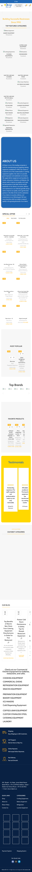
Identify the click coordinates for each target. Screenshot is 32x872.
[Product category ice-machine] (9, 105)
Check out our (11, 669)
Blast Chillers (11, 443)
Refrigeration (22, 364)
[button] (2, 13)
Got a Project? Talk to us (18, 5)
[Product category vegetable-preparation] (9, 128)
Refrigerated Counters (22, 367)
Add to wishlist (13, 357)
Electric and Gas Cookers (23, 296)
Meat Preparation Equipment (12, 364)
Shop (3, 798)
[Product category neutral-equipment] (23, 113)
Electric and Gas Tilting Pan (9, 269)
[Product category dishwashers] (23, 54)
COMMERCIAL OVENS (12, 681)
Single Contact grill (23, 318)
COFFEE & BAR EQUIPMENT (15, 710)
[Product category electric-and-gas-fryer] (23, 70)
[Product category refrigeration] (9, 120)
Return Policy (5, 804)
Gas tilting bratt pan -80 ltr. (9, 265)
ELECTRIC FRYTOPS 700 (23, 243)
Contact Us (5, 808)
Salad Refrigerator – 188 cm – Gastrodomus (21, 360)
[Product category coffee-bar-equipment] (23, 40)
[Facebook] (12, 861)
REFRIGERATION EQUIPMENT (16, 685)
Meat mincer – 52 (9, 318)
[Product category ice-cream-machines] (23, 84)
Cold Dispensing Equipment (14, 705)
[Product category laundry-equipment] (23, 105)
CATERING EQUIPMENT (13, 718)
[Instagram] (16, 861)
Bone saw (12, 361)
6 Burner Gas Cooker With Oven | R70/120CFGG (23, 292)
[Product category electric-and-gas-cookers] (9, 70)
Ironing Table (9, 239)
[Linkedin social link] (17, 1)
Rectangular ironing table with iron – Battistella (9, 236)
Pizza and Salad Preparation (18, 441)
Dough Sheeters (9, 296)
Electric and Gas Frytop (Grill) (23, 241)
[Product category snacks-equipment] (23, 120)
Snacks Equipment (23, 269)
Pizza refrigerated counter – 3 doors (18, 433)
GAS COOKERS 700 (23, 298)
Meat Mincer (9, 320)
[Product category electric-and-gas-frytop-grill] (9, 91)
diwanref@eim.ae (12, 789)
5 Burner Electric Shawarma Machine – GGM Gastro (23, 266)
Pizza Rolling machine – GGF (9, 292)
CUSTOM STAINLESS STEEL (15, 714)
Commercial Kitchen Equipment (15, 670)
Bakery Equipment (9, 294)
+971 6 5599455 (14, 784)
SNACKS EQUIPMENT (12, 689)
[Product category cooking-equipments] (9, 55)
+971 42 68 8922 (21, 787)
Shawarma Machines (23, 270)
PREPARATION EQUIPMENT (15, 694)
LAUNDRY (7, 721)
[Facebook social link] (15, 1)
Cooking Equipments (22, 239)
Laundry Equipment (9, 240)
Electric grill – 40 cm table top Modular (22, 236)
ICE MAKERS (8, 701)
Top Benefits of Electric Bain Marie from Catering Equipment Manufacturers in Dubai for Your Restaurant (8, 630)
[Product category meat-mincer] (9, 113)
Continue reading (8, 658)
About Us (4, 801)
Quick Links (6, 795)
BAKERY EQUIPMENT (12, 698)
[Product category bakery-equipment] (9, 33)
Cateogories (21, 795)
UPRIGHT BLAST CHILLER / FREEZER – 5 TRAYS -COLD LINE (11, 435)
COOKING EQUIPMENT (13, 678)
